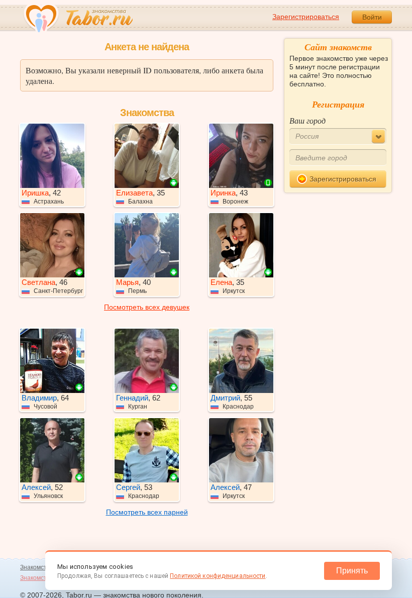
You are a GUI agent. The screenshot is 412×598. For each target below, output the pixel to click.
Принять (352, 570)
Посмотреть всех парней (147, 512)
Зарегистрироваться (305, 17)
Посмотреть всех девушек (146, 307)
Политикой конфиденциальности (217, 575)
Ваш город (307, 120)
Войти (372, 17)
